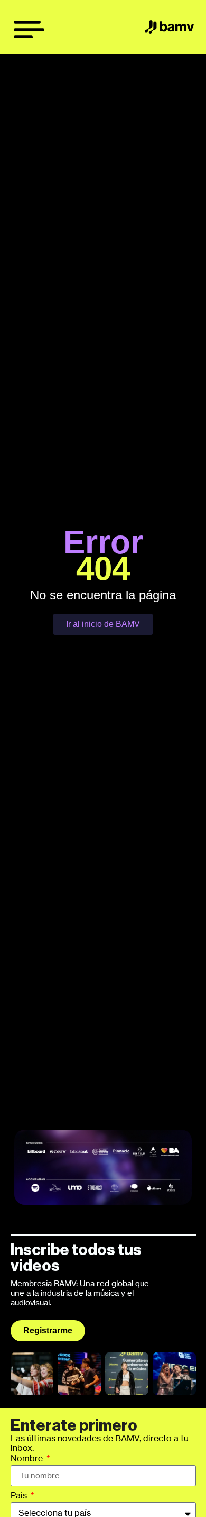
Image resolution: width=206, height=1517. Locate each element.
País (20, 1496)
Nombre (28, 1459)
